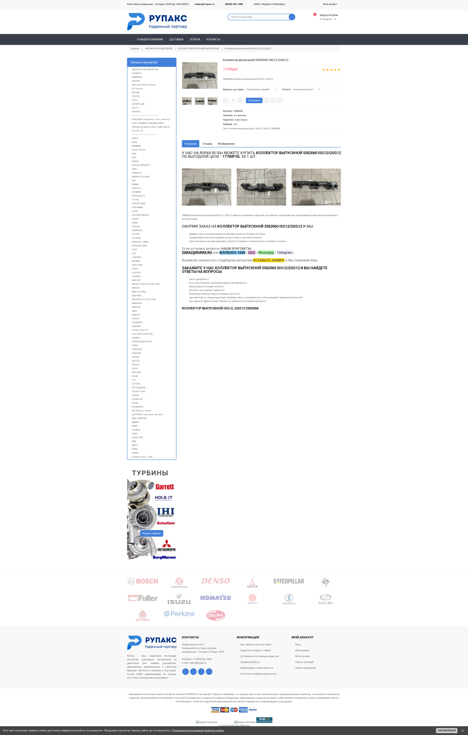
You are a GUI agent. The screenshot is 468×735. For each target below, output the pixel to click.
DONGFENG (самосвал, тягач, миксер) (151, 119)
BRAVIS (135, 161)
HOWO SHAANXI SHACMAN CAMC (148, 123)
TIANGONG (137, 349)
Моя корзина (302, 656)
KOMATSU (136, 73)
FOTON (135, 200)
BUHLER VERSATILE (141, 165)
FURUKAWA (137, 207)
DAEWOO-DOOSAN (140, 177)
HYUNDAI (136, 238)
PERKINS (136, 112)
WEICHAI (136, 81)
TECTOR (135, 96)
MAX (257, 4)
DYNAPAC (136, 192)
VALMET (136, 357)
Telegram (266, 4)
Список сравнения (305, 668)
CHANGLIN (137, 173)
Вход (298, 644)
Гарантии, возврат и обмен (255, 650)
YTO (134, 380)
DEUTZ (135, 108)
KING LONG (137, 265)
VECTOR (135, 361)
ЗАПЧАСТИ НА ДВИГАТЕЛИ (145, 69)
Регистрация (302, 650)
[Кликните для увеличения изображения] (316, 187)
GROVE (135, 219)
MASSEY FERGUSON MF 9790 (145, 284)
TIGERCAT (136, 353)
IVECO (134, 249)
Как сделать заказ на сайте (255, 644)
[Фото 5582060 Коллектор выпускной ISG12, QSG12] (200, 75)
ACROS (135, 138)
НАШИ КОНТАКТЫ (236, 249)
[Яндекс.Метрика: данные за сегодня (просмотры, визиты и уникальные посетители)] (245, 722)
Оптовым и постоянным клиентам (259, 656)
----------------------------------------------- (145, 134)
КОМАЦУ (136, 430)
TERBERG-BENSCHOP (142, 341)
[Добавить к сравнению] (279, 100)
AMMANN (136, 146)
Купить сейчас (152, 533)
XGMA (135, 376)
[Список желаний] (332, 39)
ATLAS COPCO (138, 150)
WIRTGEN (136, 372)
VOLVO (135, 368)
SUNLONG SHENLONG (142, 334)
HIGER (135, 223)
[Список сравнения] (339, 39)
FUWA (134, 211)
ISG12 (267, 128)
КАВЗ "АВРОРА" (139, 418)
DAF (134, 180)
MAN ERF (136, 280)
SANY (134, 311)
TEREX (135, 345)
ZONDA (135, 395)
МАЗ (134, 441)
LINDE (134, 269)
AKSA (134, 142)
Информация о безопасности (256, 668)
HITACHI (136, 226)
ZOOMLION (137, 399)
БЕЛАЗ (135, 403)
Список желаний (304, 662)
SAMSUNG (137, 303)
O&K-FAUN (137, 295)
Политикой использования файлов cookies (198, 730)
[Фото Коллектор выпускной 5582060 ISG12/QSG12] (206, 187)
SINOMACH (137, 322)
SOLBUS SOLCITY (140, 330)
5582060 (275, 128)
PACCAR (135, 92)
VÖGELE (135, 364)
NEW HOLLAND (139, 292)
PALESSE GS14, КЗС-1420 (144, 299)
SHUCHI (135, 318)
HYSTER (135, 234)
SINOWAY (136, 326)
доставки (234, 237)
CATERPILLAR (138, 104)
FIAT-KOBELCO (138, 196)
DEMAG (135, 184)
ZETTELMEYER (139, 387)
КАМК (134, 426)
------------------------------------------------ (145, 115)
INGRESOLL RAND (140, 242)
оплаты (257, 237)
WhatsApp (278, 4)
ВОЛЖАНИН (138, 407)
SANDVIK (136, 307)
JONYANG (136, 257)
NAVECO (136, 288)
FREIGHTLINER (139, 203)
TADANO (136, 338)
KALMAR (136, 261)
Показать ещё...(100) (142, 457)
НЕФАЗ (135, 453)
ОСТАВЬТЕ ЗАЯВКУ (268, 260)
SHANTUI (136, 315)
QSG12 (259, 128)
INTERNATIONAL (139, 246)
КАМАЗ (135, 422)
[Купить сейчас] (266, 100)
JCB (134, 253)
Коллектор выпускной (241, 128)
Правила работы (249, 662)
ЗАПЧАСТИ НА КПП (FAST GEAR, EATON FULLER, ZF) (151, 129)
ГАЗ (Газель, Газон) (141, 411)
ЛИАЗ (134, 434)
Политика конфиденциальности (258, 673)
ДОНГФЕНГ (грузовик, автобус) (147, 414)
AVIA (134, 154)
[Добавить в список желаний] (273, 100)
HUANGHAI (137, 230)
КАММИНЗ (137, 77)
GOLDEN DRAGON (140, 215)
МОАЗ (135, 449)
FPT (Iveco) (137, 88)
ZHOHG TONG (138, 391)
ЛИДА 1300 (137, 437)
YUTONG (136, 384)
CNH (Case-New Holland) (144, 85)
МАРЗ (135, 445)
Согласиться (447, 730)
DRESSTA (136, 188)
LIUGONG (136, 272)
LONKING (136, 276)
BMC (134, 157)
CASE (134, 169)
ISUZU (135, 100)
